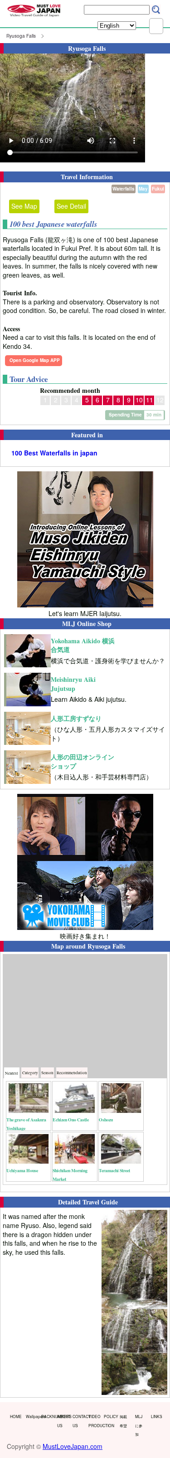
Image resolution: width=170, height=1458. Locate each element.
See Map (24, 205)
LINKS (156, 1416)
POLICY (110, 1416)
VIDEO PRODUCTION (94, 1421)
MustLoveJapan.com (72, 1446)
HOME (16, 1416)
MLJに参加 (138, 1425)
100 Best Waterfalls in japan (54, 453)
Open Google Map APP (35, 360)
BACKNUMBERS (47, 1416)
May (143, 189)
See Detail (71, 205)
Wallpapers (32, 1416)
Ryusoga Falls (21, 36)
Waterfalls (123, 189)
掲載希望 (123, 1421)
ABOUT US (63, 1421)
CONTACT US (78, 1421)
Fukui (158, 189)
